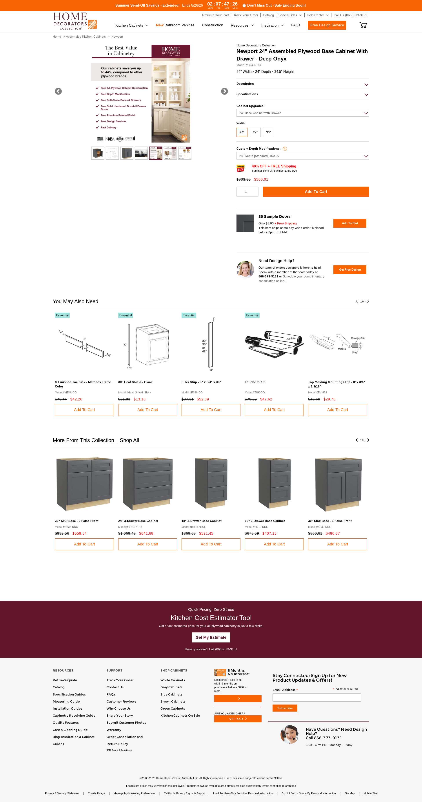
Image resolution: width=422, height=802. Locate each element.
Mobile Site (370, 793)
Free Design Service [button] (327, 25)
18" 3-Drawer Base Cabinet (202, 521)
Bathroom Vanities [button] (175, 25)
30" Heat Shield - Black (135, 382)
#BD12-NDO (260, 527)
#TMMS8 (321, 392)
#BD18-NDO (197, 527)
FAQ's (111, 694)
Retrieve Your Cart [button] (215, 15)
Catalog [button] (268, 15)
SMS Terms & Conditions (119, 750)
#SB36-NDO (70, 527)
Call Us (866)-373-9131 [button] (350, 15)
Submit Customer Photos (126, 723)
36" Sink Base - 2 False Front (76, 521)
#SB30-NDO (323, 527)
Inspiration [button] (269, 25)
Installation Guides (67, 708)
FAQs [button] (295, 25)
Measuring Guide (66, 701)
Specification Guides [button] (69, 694)
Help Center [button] (315, 15)
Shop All (129, 440)
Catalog (59, 687)
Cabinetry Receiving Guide (74, 716)
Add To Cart (316, 191)
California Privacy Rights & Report (184, 793)
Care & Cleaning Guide (70, 730)
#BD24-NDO (134, 527)
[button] (363, 25)
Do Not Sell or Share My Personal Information (309, 793)
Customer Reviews (121, 701)
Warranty (114, 730)
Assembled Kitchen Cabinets (86, 36)
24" (242, 132)
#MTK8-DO (69, 392)
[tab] (302, 84)
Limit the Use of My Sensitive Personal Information (243, 793)
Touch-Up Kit (255, 382)
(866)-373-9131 (226, 649)
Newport (117, 36)
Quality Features (66, 723)
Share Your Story (120, 716)
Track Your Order (120, 680)
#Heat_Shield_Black (138, 392)
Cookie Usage (96, 793)
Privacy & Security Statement (62, 793)
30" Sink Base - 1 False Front (330, 521)
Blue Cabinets (171, 694)
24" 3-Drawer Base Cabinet (138, 521)
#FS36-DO (196, 392)
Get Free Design (350, 269)
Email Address (315, 690)
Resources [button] (240, 25)
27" (255, 132)
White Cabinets (172, 680)
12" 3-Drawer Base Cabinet (265, 521)
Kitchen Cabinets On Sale (180, 716)
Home (57, 36)
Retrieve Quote (65, 680)
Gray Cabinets (171, 687)
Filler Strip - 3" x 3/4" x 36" (201, 382)
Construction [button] (212, 25)
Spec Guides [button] (287, 15)
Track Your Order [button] (245, 15)
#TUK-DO (259, 392)
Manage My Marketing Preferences (134, 793)
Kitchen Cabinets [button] (129, 25)
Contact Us (115, 687)
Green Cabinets (172, 708)
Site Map (349, 793)
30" (268, 132)
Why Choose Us (119, 708)
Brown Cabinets (172, 701)
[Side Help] (284, 148)
